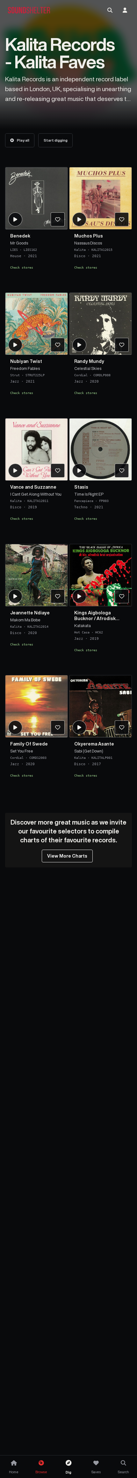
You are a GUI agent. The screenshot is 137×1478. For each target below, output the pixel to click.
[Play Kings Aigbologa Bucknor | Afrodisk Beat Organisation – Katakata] (79, 596)
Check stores (21, 267)
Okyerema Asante (94, 744)
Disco (79, 256)
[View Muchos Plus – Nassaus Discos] (100, 198)
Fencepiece (83, 501)
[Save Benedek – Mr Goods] (58, 219)
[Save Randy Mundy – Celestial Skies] (122, 345)
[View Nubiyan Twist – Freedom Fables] (36, 324)
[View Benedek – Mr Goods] (36, 198)
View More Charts (67, 856)
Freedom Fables (25, 368)
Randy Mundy (89, 361)
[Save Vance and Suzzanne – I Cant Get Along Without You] (58, 471)
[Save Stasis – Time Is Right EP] (122, 471)
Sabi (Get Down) (88, 751)
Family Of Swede (29, 744)
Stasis (81, 487)
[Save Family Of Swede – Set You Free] (58, 728)
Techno (81, 507)
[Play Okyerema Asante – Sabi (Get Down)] (79, 728)
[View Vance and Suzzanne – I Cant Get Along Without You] (36, 449)
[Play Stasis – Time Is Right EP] (79, 471)
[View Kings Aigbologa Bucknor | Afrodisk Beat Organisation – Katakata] (100, 575)
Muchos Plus (88, 236)
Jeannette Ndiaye (30, 613)
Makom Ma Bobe (25, 620)
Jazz (14, 381)
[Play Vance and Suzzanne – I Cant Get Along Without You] (15, 471)
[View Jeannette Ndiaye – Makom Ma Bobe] (36, 575)
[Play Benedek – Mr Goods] (15, 219)
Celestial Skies (87, 368)
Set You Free (21, 751)
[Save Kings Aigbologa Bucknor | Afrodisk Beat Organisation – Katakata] (122, 596)
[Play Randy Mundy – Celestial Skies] (79, 345)
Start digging (56, 140)
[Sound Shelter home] (29, 10)
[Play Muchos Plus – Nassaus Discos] (79, 219)
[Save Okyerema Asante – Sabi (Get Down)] (122, 728)
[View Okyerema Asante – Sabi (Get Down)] (100, 706)
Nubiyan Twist (26, 361)
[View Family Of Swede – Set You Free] (36, 706)
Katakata (82, 625)
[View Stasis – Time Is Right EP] (100, 449)
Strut (15, 375)
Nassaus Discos (88, 243)
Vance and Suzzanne (33, 487)
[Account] (125, 10)
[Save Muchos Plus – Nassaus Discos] (122, 219)
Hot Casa (82, 632)
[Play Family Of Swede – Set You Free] (15, 728)
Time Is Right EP (89, 494)
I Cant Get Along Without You (35, 494)
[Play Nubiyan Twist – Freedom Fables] (15, 345)
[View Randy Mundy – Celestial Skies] (100, 324)
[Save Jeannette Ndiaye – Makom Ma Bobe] (58, 596)
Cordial (81, 375)
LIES (14, 249)
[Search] (110, 10)
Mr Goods (19, 243)
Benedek (20, 236)
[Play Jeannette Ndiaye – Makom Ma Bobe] (15, 596)
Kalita (80, 249)
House (15, 256)
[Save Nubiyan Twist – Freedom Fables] (58, 345)
